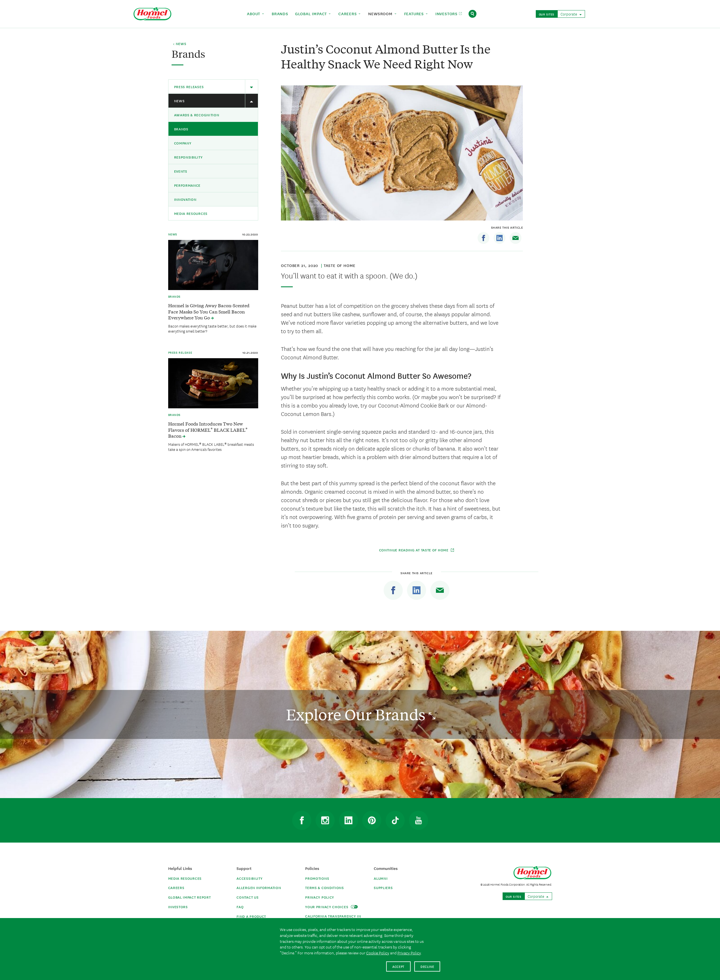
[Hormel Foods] (152, 13)
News (179, 100)
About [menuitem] (254, 13)
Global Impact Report (189, 897)
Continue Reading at (414, 550)
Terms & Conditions (324, 887)
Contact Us (247, 897)
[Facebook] (483, 238)
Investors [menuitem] (447, 13)
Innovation (185, 199)
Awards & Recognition (196, 114)
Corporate (569, 14)
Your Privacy (327, 906)
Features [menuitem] (414, 13)
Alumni (381, 878)
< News (179, 44)
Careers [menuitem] (348, 13)
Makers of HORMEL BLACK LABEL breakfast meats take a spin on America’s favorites (211, 447)
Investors (178, 906)
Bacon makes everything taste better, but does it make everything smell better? (212, 328)
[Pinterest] (371, 820)
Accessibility (249, 878)
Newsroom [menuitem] (381, 13)
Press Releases (189, 86)
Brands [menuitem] (280, 13)
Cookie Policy (377, 953)
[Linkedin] (499, 238)
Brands (181, 129)
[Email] (515, 238)
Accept (398, 966)
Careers (176, 887)
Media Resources (191, 213)
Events (180, 171)
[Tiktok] (395, 820)
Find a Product (251, 916)
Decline (427, 966)
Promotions (317, 878)
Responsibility (188, 157)
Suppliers (383, 887)
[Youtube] (418, 820)
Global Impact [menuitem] (311, 13)
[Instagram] (325, 820)
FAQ (240, 906)
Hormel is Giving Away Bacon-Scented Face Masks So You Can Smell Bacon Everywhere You (208, 311)
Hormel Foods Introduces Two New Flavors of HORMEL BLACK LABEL (208, 429)
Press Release (180, 352)
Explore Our (357, 714)
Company (183, 143)
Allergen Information (259, 887)
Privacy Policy (319, 897)
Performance (187, 185)
